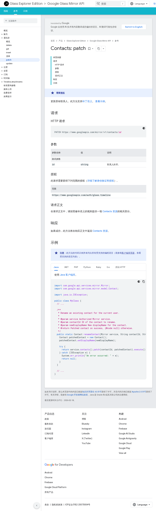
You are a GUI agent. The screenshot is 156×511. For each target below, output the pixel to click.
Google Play (124, 448)
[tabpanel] (98, 326)
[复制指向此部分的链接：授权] (60, 174)
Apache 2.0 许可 (139, 392)
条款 (47, 504)
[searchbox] (20, 20)
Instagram (87, 428)
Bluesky (85, 424)
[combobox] (110, 3)
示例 (25, 11)
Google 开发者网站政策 (77, 395)
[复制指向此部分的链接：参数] (60, 144)
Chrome (123, 424)
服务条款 (49, 424)
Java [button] (56, 267)
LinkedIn (86, 433)
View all (122, 453)
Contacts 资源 (110, 211)
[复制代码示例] (143, 281)
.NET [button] (66, 267)
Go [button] (108, 267)
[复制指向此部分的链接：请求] (61, 113)
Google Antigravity (127, 438)
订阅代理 (49, 433)
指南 (6, 11)
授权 (62, 93)
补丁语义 (87, 101)
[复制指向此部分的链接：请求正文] (66, 205)
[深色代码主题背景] (143, 128)
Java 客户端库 (67, 274)
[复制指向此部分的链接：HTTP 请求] (68, 121)
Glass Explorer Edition (26, 4)
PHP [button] (76, 267)
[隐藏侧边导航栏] (37, 505)
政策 (47, 419)
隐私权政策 (57, 504)
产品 (61, 41)
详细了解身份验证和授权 (100, 180)
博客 (84, 419)
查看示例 (100, 101)
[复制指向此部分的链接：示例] (61, 243)
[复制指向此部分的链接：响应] (61, 223)
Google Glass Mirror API (65, 4)
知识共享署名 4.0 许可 (92, 392)
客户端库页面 (128, 253)
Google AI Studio (127, 433)
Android (122, 419)
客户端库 (49, 438)
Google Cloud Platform (55, 487)
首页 (53, 41)
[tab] (56, 267)
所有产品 (49, 492)
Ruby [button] (98, 267)
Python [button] (87, 267)
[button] (20, 34)
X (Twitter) (87, 438)
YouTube (86, 443)
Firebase (123, 428)
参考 (15, 11)
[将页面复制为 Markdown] (98, 48)
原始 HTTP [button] (120, 267)
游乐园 (48, 428)
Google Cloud (125, 443)
